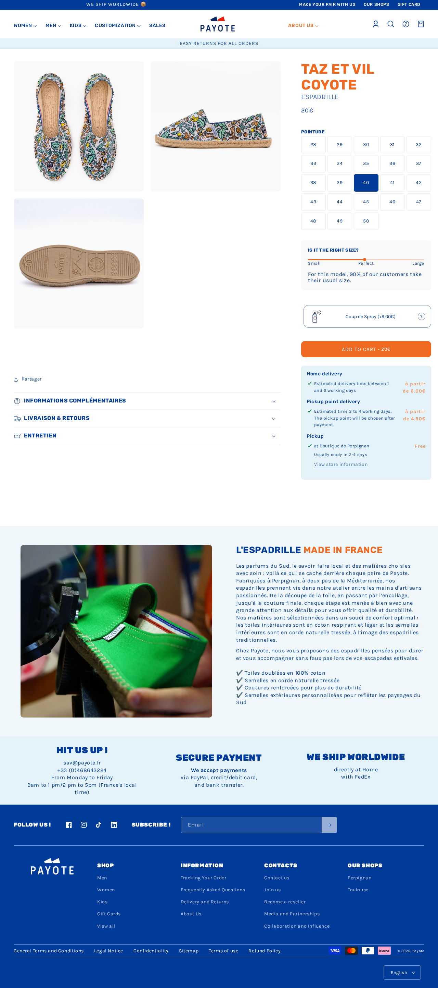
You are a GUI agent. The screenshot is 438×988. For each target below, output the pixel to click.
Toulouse (358, 890)
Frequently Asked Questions (213, 890)
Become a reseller (285, 902)
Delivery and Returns (205, 902)
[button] (25, 26)
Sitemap (188, 951)
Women (106, 890)
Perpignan (359, 878)
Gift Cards (109, 914)
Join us (272, 890)
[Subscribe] (329, 825)
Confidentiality (151, 951)
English (399, 972)
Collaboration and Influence (297, 926)
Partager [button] (32, 379)
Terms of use (223, 951)
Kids (102, 902)
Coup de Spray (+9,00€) (368, 319)
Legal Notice (108, 951)
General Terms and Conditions (49, 951)
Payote (418, 951)
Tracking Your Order (203, 878)
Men (102, 878)
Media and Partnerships (292, 914)
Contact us (276, 878)
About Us (191, 914)
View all (106, 926)
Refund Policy (264, 951)
